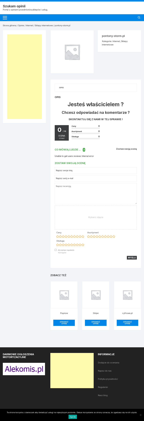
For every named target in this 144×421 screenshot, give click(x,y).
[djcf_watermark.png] (24, 368)
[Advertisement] (24, 76)
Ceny (58, 232)
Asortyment (93, 232)
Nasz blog (103, 395)
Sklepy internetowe (44, 25)
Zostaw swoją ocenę (126, 149)
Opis (61, 87)
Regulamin (103, 387)
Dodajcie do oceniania (108, 362)
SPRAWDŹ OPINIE (64, 323)
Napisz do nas (105, 370)
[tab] (61, 87)
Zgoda (73, 417)
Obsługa (60, 241)
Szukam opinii (14, 6)
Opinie (21, 25)
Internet (29, 25)
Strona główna (9, 25)
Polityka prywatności (108, 379)
